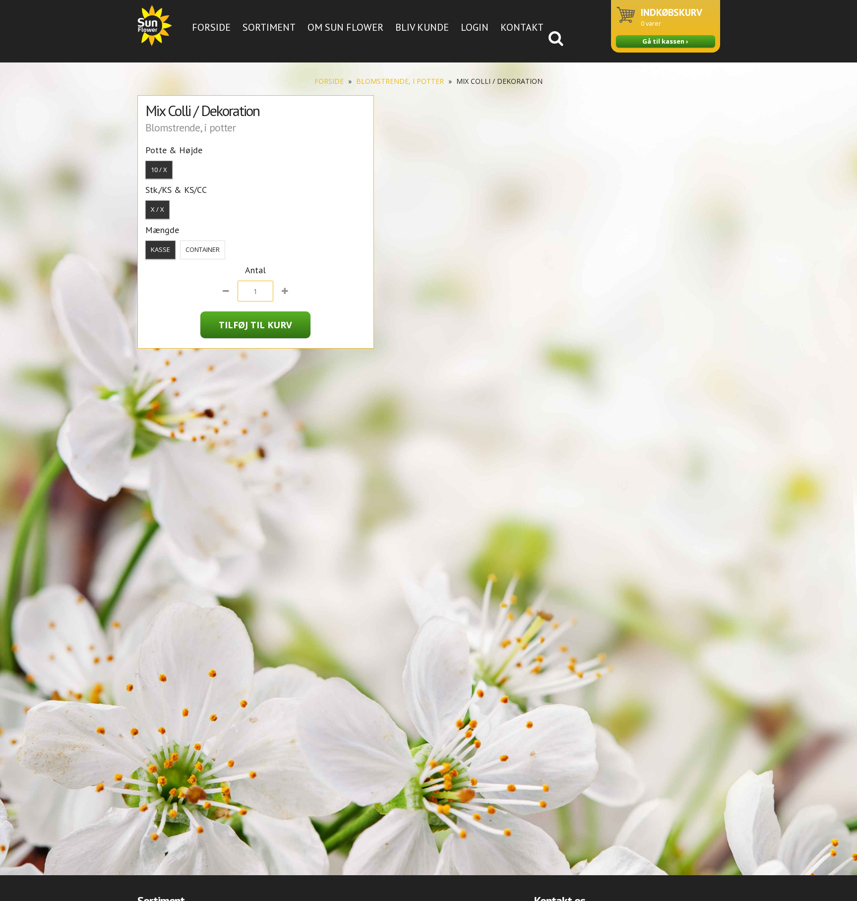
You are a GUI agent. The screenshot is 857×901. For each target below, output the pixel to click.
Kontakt (522, 27)
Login (475, 27)
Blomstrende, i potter (400, 81)
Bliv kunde (422, 27)
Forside (211, 27)
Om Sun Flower (345, 27)
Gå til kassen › (665, 41)
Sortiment (269, 27)
